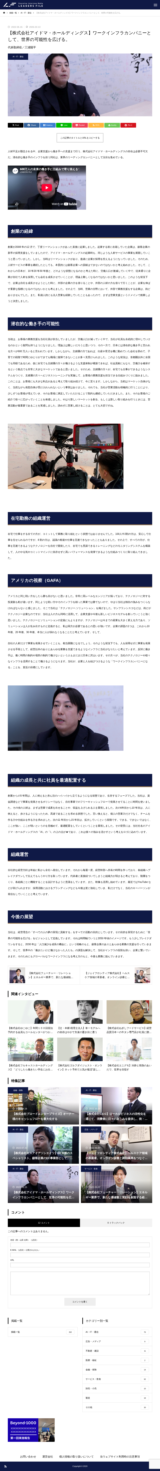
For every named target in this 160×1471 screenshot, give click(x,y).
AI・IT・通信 (18, 57)
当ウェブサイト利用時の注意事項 (120, 1456)
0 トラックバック (116, 1222)
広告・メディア (91, 1129)
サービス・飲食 (91, 1169)
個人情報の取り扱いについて (76, 1456)
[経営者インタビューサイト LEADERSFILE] (23, 4)
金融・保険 (18, 1090)
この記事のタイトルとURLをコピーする (80, 138)
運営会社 (47, 1456)
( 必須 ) (23, 1240)
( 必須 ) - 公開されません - (25, 1250)
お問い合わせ (28, 1456)
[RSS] (5, 1466)
